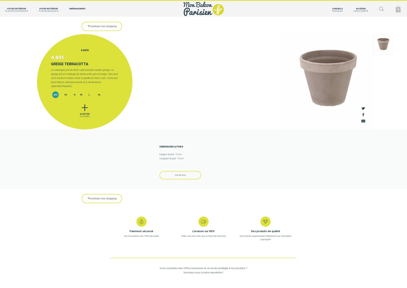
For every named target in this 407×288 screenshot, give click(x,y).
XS (65, 95)
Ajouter (85, 108)
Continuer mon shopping (103, 26)
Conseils (337, 9)
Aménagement (77, 8)
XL (99, 95)
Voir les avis (180, 175)
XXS (56, 95)
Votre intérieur (49, 9)
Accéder (360, 9)
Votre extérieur (16, 9)
